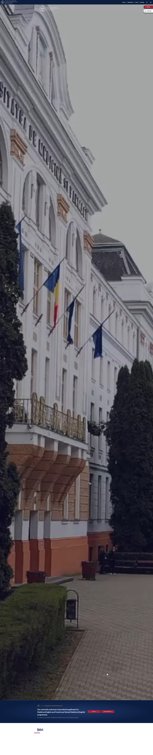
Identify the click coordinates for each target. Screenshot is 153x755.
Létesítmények (130, 2)
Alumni (136, 2)
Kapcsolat (142, 2)
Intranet (123, 2)
